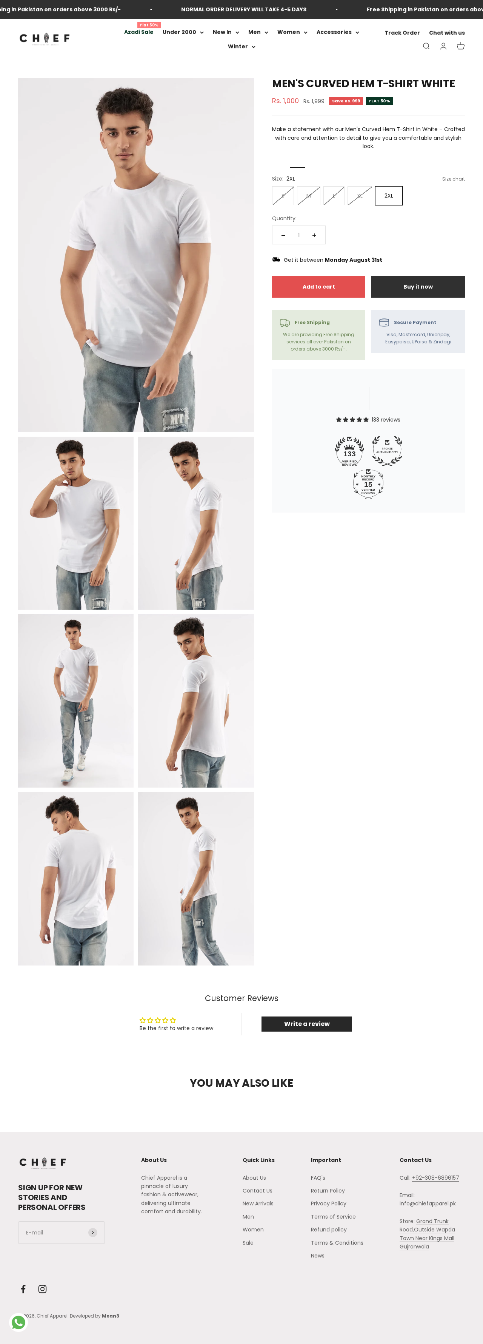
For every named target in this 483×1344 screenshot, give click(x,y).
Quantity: (284, 218)
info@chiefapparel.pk (428, 1203)
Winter (238, 47)
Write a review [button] (307, 1024)
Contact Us (257, 1190)
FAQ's (318, 1178)
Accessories (334, 32)
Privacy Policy (328, 1203)
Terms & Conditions (337, 1243)
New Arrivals (258, 1203)
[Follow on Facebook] (23, 1289)
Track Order (402, 33)
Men (254, 32)
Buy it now (418, 287)
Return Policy (328, 1190)
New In (222, 32)
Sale (248, 1243)
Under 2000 (179, 32)
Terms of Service (333, 1216)
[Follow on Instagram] (42, 1289)
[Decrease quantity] (283, 235)
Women (288, 32)
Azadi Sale (139, 32)
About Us (254, 1178)
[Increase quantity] (314, 235)
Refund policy (329, 1229)
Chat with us (447, 33)
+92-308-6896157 (435, 1178)
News (318, 1255)
